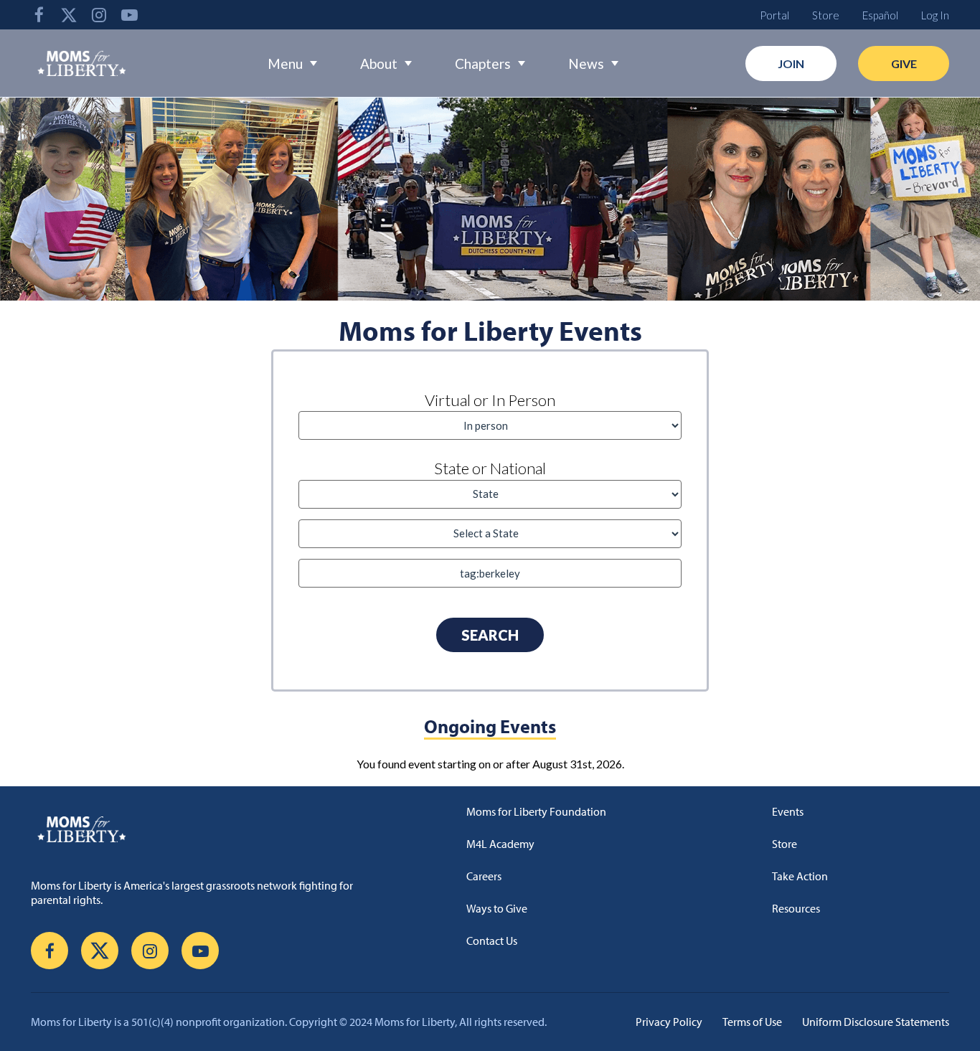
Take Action (800, 876)
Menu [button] (285, 63)
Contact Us (491, 940)
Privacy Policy (669, 1021)
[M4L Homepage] (82, 63)
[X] (69, 15)
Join (791, 63)
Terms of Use (752, 1021)
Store (825, 15)
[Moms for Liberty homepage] (214, 828)
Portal (774, 15)
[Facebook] (39, 15)
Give (904, 63)
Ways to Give (496, 908)
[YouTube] (129, 15)
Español (880, 15)
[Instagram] (99, 15)
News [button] (586, 63)
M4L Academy (500, 843)
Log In (935, 15)
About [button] (378, 63)
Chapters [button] (483, 63)
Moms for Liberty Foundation (536, 811)
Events (788, 811)
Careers (483, 876)
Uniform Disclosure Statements (875, 1021)
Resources (796, 908)
